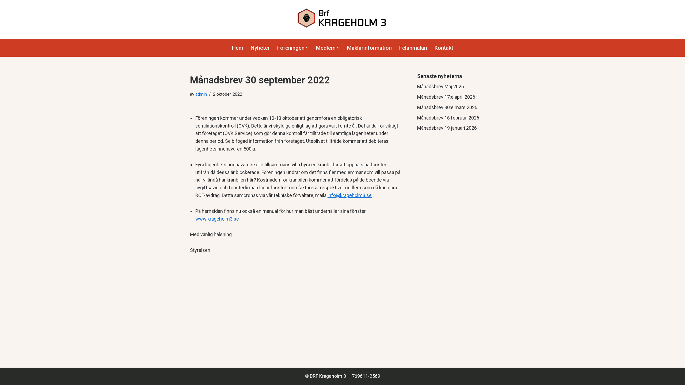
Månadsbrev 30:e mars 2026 (447, 107)
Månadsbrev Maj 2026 (440, 86)
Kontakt (444, 48)
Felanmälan (413, 48)
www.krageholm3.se (217, 219)
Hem (237, 48)
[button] (307, 48)
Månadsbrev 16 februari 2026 (448, 118)
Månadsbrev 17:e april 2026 (446, 97)
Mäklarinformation (369, 48)
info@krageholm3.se (350, 195)
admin (201, 94)
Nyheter (260, 48)
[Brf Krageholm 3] (342, 18)
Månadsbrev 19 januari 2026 (447, 128)
